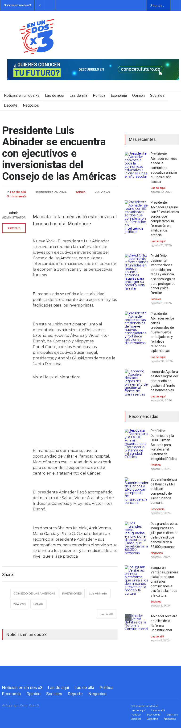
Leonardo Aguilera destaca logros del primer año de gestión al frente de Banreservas (164, 381)
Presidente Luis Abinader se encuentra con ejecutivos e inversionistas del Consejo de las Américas (59, 153)
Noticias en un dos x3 (22, 95)
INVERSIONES (72, 593)
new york (19, 604)
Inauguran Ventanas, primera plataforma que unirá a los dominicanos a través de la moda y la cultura (164, 581)
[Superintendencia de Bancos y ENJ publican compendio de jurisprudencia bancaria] (136, 490)
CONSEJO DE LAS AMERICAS (34, 593)
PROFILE (14, 228)
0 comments (16, 196)
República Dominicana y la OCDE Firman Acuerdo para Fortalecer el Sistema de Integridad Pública (164, 445)
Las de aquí (54, 95)
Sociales (157, 95)
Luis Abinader (98, 593)
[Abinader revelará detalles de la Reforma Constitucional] (136, 626)
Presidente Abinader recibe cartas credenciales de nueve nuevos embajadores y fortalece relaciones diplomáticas (162, 332)
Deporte (10, 105)
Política (99, 95)
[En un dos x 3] (37, 49)
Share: (8, 574)
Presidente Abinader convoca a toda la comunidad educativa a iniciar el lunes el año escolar (164, 168)
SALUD (38, 604)
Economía (119, 95)
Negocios (31, 105)
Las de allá (78, 95)
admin (81, 192)
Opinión (138, 95)
